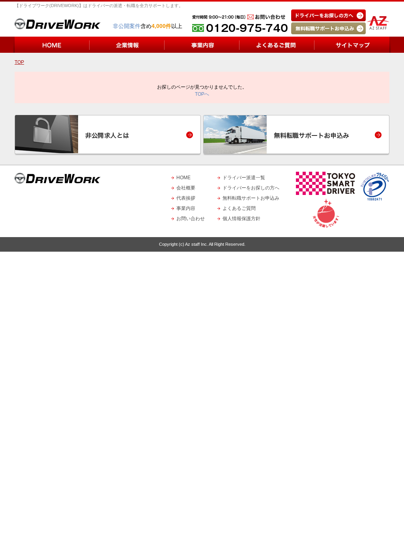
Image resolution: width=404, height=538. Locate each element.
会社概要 (185, 188)
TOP (19, 62)
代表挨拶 (185, 198)
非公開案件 (126, 26)
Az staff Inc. (196, 244)
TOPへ (202, 94)
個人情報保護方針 (241, 218)
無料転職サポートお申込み (251, 198)
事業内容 (185, 208)
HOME (183, 177)
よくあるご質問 (239, 208)
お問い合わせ (190, 218)
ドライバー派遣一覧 (244, 177)
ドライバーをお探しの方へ (251, 188)
